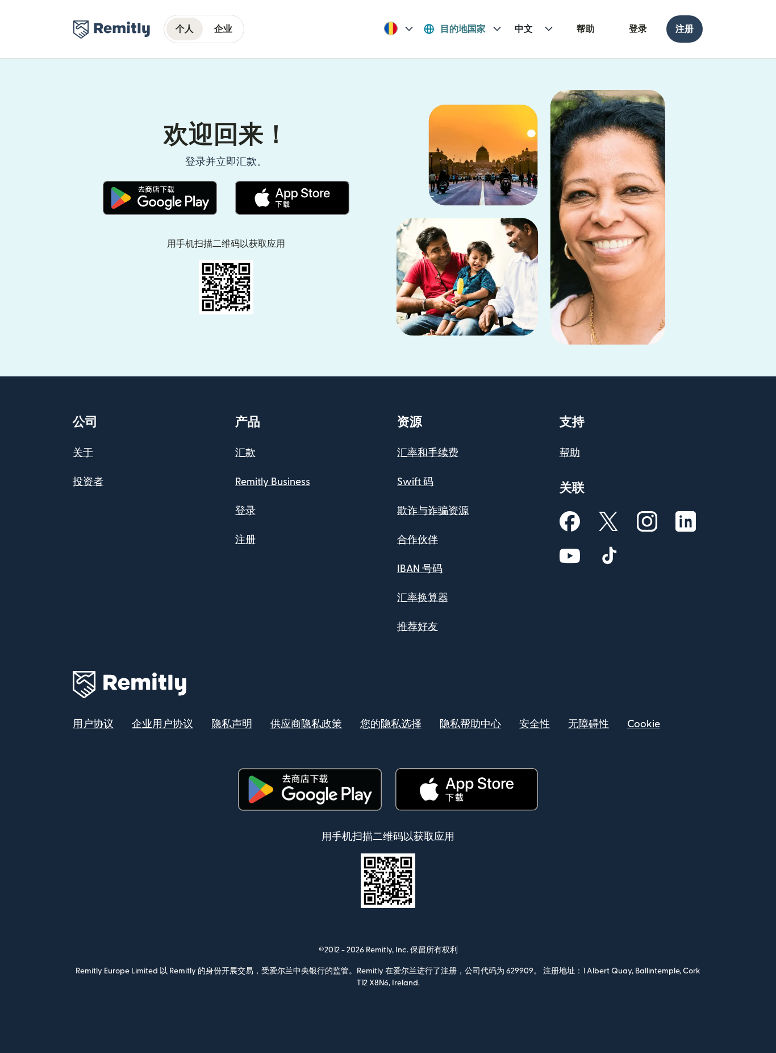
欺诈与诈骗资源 (433, 511)
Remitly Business (272, 482)
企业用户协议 (162, 724)
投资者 (88, 482)
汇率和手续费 (427, 453)
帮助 (586, 29)
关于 (83, 453)
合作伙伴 (417, 540)
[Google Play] (160, 198)
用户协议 (93, 724)
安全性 (534, 724)
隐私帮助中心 (470, 724)
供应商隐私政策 (306, 724)
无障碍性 (588, 724)
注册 (684, 29)
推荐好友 (417, 627)
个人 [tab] (185, 29)
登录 (638, 29)
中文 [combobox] (524, 29)
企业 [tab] (223, 29)
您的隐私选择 (391, 724)
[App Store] (292, 198)
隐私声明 (231, 724)
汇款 (245, 453)
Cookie (643, 724)
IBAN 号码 (420, 569)
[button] (398, 29)
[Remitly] (111, 29)
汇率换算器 (422, 598)
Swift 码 (415, 482)
